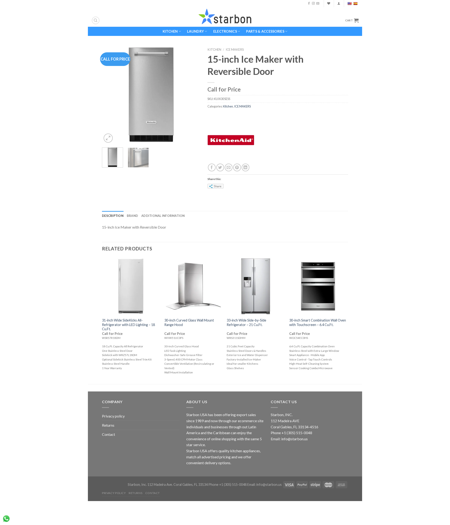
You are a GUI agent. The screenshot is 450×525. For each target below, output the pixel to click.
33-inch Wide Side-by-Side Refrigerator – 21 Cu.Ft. (246, 322)
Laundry (195, 31)
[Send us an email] (317, 3)
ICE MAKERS (235, 49)
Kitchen (170, 31)
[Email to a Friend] (228, 167)
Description (113, 216)
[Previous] (110, 94)
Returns (108, 425)
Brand (132, 216)
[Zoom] (108, 138)
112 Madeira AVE (285, 420)
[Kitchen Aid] (230, 139)
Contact (108, 434)
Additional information (163, 216)
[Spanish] (356, 3)
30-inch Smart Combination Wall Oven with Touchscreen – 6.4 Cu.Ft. (317, 322)
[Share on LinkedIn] (245, 167)
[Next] (192, 94)
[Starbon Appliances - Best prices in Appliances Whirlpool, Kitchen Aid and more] (225, 16)
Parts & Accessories (265, 31)
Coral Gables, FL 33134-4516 (294, 427)
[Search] (95, 20)
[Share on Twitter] (220, 167)
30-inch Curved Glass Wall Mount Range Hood (189, 322)
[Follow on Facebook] (309, 3)
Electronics (225, 31)
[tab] (113, 215)
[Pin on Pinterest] (237, 167)
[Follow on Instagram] (313, 3)
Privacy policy (113, 416)
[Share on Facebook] (212, 167)
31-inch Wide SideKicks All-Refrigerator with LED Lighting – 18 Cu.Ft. (128, 324)
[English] (350, 3)
